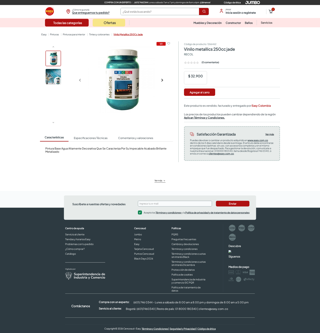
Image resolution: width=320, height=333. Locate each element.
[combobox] (164, 11)
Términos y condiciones (168, 212)
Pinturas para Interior (74, 34)
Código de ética (232, 2)
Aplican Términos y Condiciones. (204, 117)
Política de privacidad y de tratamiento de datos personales (217, 212)
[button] (87, 11)
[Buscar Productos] (204, 11)
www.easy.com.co (258, 140)
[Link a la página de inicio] (43, 34)
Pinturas (54, 34)
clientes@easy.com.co (221, 153)
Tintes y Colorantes (99, 34)
